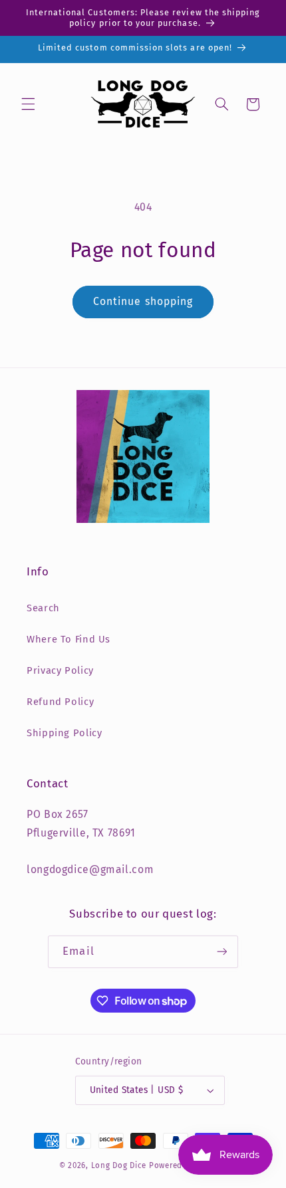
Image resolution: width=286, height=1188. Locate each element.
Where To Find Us (68, 639)
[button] (28, 104)
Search (43, 608)
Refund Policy (60, 702)
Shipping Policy (64, 733)
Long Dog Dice (119, 1165)
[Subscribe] (221, 952)
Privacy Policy (60, 670)
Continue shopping (143, 301)
